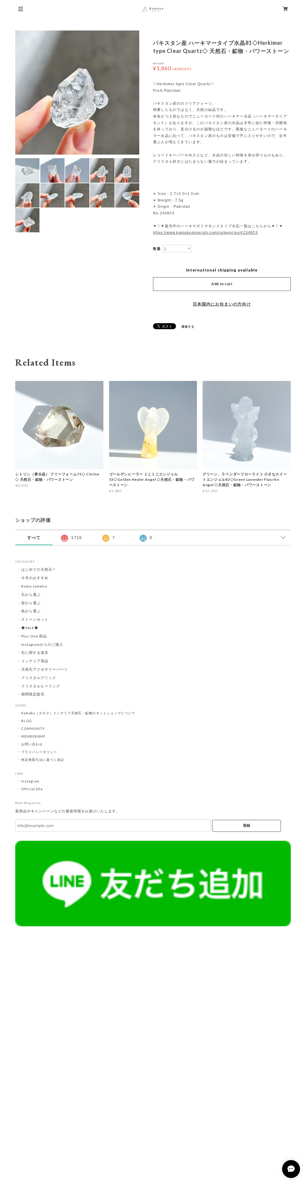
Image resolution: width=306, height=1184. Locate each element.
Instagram (30, 781)
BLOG (26, 721)
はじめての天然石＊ (38, 569)
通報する (188, 326)
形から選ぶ (31, 603)
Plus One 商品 (34, 636)
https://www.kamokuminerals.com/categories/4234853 (205, 233)
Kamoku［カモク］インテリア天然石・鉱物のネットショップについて (78, 713)
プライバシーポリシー (39, 752)
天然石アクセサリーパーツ (44, 669)
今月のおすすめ (34, 578)
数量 (157, 249)
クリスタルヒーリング (40, 686)
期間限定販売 (33, 694)
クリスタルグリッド (38, 677)
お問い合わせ (32, 744)
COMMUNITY (33, 728)
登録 (246, 825)
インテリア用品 (34, 661)
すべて (34, 537)
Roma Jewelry (34, 586)
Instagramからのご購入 (42, 644)
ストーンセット (34, 619)
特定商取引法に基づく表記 (42, 760)
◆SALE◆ (29, 627)
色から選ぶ (31, 611)
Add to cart (221, 284)
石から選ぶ (31, 594)
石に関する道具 (34, 652)
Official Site (32, 789)
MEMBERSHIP (33, 736)
